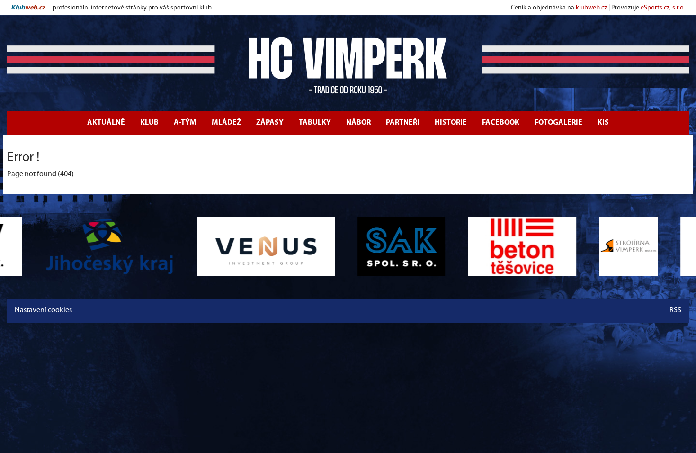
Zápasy (270, 123)
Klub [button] (149, 123)
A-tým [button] (185, 123)
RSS (675, 310)
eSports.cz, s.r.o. (663, 7)
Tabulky (315, 123)
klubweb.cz (591, 7)
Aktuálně (106, 123)
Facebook (500, 123)
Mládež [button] (226, 123)
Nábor (358, 123)
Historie (451, 123)
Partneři (402, 123)
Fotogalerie (558, 123)
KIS (603, 123)
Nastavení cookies (43, 310)
